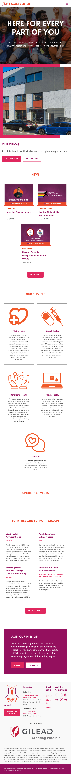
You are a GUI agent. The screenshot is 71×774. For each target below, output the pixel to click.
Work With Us (32, 159)
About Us (48, 701)
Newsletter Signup (12, 712)
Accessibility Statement (15, 770)
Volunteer (33, 665)
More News (35, 275)
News (48, 707)
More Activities (35, 611)
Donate (17, 665)
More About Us (11, 159)
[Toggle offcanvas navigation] (67, 3)
